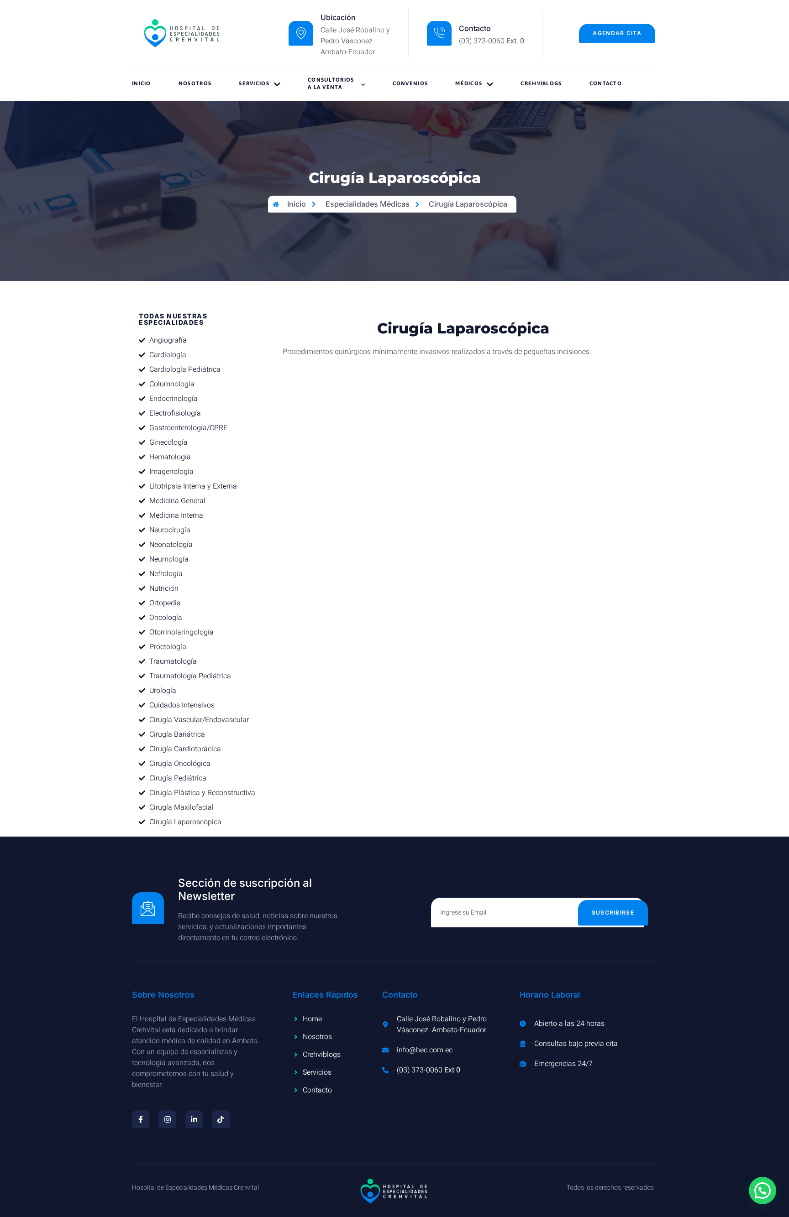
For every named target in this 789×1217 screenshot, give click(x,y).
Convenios (410, 83)
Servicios (254, 83)
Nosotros (195, 83)
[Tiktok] (220, 1119)
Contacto (605, 83)
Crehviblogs (541, 83)
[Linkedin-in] (194, 1119)
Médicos (468, 83)
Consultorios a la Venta (331, 83)
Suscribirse (613, 912)
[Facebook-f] (140, 1119)
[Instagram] (167, 1119)
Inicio (141, 83)
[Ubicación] (301, 33)
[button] (762, 1190)
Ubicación (338, 17)
